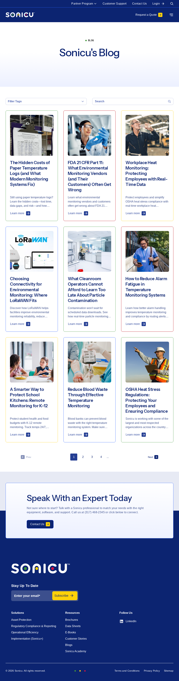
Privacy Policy (152, 670)
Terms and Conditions (127, 670)
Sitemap (168, 670)
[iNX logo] (44, 569)
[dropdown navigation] (171, 15)
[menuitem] (84, 4)
